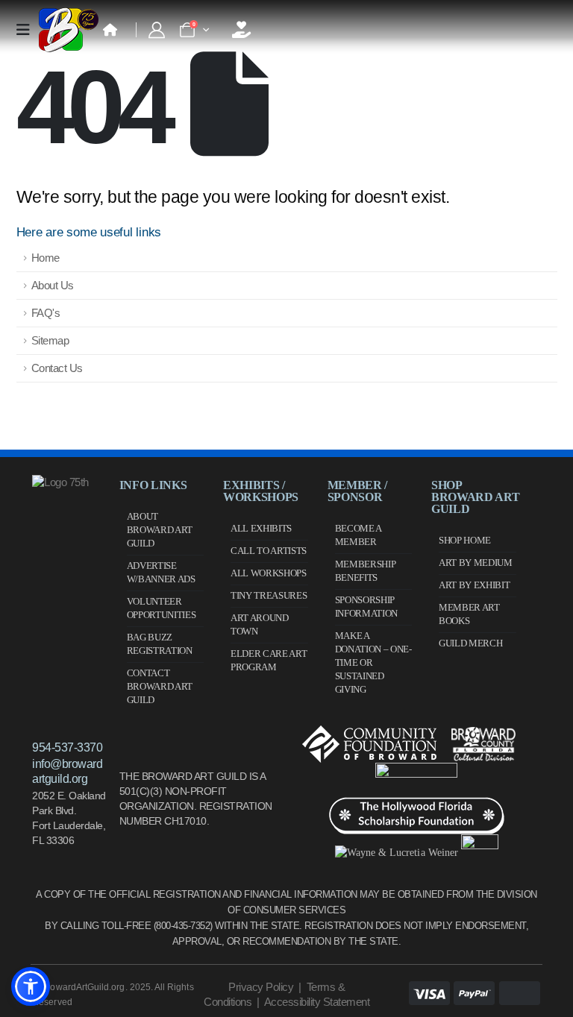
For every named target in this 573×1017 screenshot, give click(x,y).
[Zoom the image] (60, 482)
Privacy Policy (260, 986)
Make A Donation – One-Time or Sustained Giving (373, 662)
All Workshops (269, 573)
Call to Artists (269, 550)
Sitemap (50, 340)
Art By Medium (476, 562)
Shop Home (465, 540)
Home (45, 257)
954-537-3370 (67, 747)
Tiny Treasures (269, 595)
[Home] (110, 30)
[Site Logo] (68, 29)
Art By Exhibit (474, 585)
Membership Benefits (365, 570)
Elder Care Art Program (269, 660)
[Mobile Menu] (28, 29)
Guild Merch (470, 643)
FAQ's (45, 312)
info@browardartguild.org (67, 771)
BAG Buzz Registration (159, 644)
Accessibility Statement (317, 1001)
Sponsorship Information (366, 606)
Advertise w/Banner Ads (161, 572)
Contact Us (57, 368)
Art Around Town (260, 624)
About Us (52, 285)
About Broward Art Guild (159, 530)
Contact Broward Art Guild (159, 686)
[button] (30, 986)
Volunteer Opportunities (161, 608)
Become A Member (358, 535)
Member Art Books (469, 614)
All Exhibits (261, 528)
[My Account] (156, 30)
